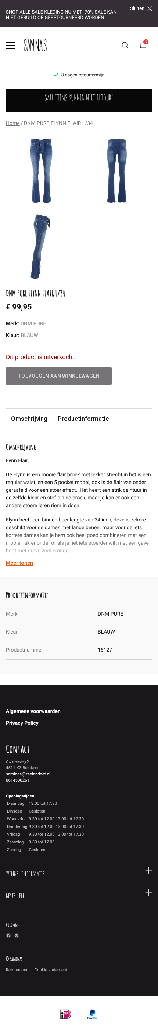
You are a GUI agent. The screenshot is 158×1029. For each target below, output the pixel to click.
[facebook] (8, 937)
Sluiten (137, 8)
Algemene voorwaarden (33, 711)
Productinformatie (83, 418)
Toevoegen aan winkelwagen (59, 376)
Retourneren (17, 969)
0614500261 (17, 780)
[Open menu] (10, 45)
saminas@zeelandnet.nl (28, 774)
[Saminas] (35, 45)
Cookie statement (51, 969)
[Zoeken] (125, 45)
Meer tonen (19, 563)
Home (13, 123)
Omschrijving (29, 418)
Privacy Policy (22, 723)
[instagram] (16, 937)
